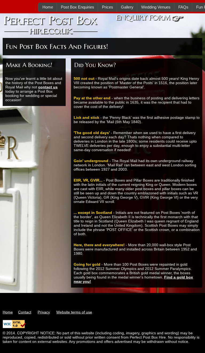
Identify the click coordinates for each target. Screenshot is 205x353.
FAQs (183, 7)
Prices (107, 7)
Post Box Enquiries (77, 7)
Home (47, 7)
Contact (24, 312)
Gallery (127, 7)
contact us (48, 87)
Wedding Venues (156, 7)
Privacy (44, 312)
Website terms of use (74, 312)
